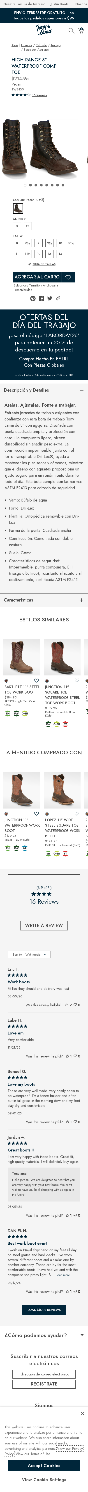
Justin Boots (60, 4)
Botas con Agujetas (36, 49)
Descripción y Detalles (26, 390)
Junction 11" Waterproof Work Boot (22, 825)
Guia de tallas (44, 264)
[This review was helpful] (66, 1005)
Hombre (26, 45)
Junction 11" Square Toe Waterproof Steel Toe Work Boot (62, 695)
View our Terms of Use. (33, 1453)
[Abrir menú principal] (6, 30)
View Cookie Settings (44, 1479)
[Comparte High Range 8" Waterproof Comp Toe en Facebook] (41, 298)
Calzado (41, 45)
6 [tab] (52, 185)
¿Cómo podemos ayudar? (36, 1335)
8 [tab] (63, 185)
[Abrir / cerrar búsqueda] (71, 30)
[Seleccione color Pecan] (18, 209)
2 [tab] (30, 185)
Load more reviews (44, 1310)
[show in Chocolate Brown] (47, 680)
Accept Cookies (44, 1465)
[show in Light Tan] (6, 680)
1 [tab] (25, 185)
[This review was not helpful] (75, 1005)
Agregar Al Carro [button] (37, 277)
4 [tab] (41, 185)
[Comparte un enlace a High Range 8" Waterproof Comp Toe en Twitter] (50, 298)
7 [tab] (57, 185)
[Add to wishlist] (36, 680)
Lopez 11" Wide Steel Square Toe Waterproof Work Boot (63, 828)
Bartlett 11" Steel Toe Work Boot (22, 689)
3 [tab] (36, 185)
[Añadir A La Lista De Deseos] (68, 277)
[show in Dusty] (6, 814)
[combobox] (29, 954)
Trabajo (55, 45)
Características (18, 600)
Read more (63, 1275)
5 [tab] (46, 185)
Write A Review (44, 925)
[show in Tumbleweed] (47, 814)
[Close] (83, 1414)
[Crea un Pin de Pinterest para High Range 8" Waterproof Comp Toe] (33, 298)
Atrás (15, 45)
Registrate (44, 1384)
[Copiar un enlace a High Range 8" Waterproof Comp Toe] (58, 298)
